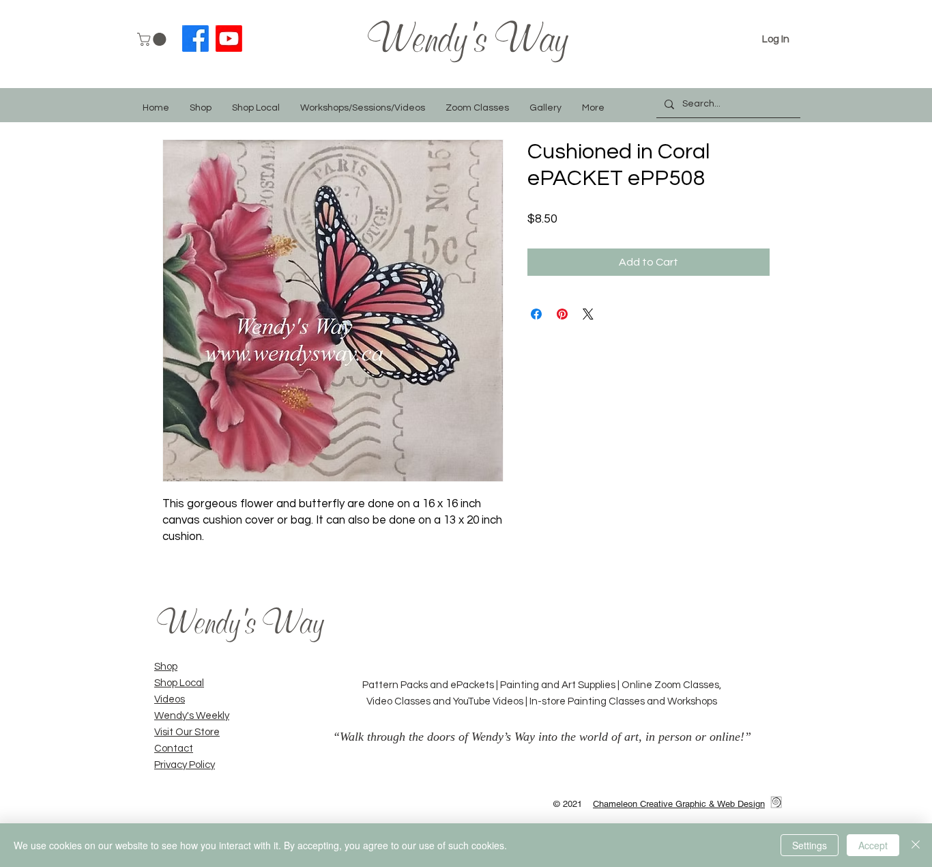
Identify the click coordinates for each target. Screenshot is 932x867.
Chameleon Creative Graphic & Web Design (679, 804)
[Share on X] (588, 314)
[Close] (915, 845)
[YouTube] (229, 38)
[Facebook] (195, 38)
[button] (153, 39)
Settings (809, 845)
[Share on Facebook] (536, 314)
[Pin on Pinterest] (562, 314)
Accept (873, 845)
